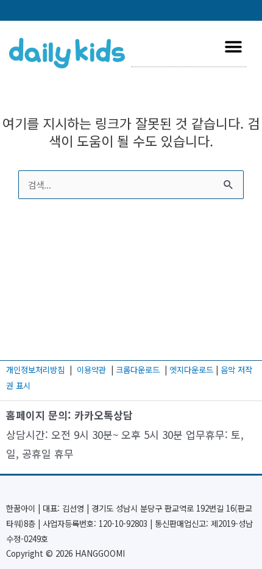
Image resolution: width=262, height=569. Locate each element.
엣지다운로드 (192, 369)
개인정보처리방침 (35, 369)
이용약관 (91, 369)
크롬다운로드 (139, 369)
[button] (233, 46)
